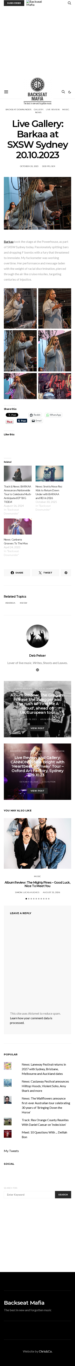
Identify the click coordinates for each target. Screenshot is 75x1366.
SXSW (24, 603)
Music (65, 109)
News (38, 112)
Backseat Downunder (18, 109)
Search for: (11, 1188)
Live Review (53, 109)
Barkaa (8, 241)
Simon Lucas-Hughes (27, 892)
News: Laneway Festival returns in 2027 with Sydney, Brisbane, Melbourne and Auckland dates (44, 1068)
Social (9, 1163)
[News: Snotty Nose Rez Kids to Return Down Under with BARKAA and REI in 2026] (49, 474)
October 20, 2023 (29, 166)
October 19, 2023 (27, 719)
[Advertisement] (37, 45)
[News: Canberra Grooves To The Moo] (18, 526)
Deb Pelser (48, 166)
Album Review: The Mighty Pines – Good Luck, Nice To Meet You (37, 884)
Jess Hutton (49, 782)
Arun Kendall (48, 719)
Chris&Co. (45, 1351)
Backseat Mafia (24, 1302)
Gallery (38, 109)
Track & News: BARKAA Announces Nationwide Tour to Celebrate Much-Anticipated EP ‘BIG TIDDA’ (18, 494)
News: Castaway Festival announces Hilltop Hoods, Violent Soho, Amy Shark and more (45, 1085)
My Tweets (11, 1151)
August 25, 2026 (51, 892)
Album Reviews (23, 688)
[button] (69, 92)
